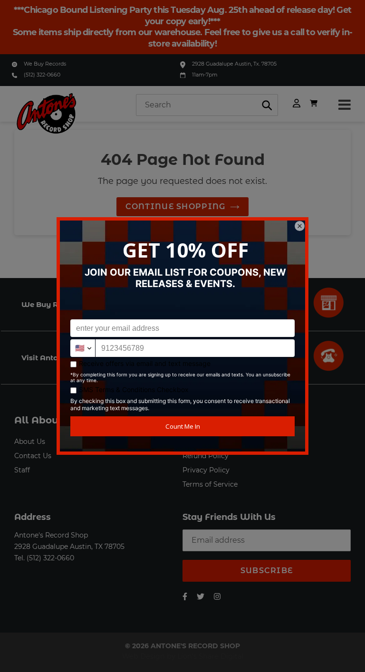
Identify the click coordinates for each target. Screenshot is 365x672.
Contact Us (32, 455)
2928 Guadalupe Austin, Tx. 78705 (234, 64)
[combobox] (207, 105)
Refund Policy (205, 455)
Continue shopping (175, 206)
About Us (29, 441)
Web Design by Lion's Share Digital (182, 656)
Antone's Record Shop (51, 535)
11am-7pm (204, 75)
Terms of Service (210, 484)
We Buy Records (45, 64)
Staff (22, 470)
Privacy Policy (206, 470)
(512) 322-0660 (42, 75)
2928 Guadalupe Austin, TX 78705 (69, 546)
